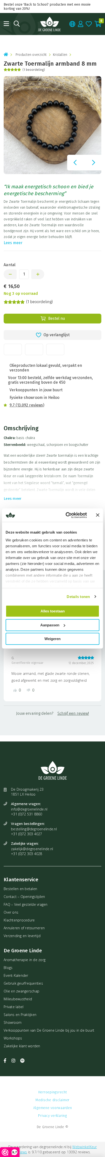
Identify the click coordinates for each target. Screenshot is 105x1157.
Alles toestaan (53, 611)
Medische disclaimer (52, 1100)
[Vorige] (75, 162)
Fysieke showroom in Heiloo (34, 397)
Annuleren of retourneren (24, 928)
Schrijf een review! (73, 713)
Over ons (11, 912)
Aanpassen (49, 625)
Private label (13, 1006)
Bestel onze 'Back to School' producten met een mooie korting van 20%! (47, 6)
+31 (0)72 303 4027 (26, 834)
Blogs (8, 967)
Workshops (13, 1038)
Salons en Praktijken (20, 1014)
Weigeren (52, 639)
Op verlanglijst (56, 335)
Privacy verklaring (52, 1116)
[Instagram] (14, 1060)
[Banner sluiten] (97, 515)
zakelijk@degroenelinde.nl (32, 849)
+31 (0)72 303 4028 (26, 853)
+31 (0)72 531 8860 (26, 814)
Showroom (12, 1022)
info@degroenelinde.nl (29, 809)
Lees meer (13, 242)
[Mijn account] (81, 24)
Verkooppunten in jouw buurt (36, 390)
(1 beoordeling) (33, 69)
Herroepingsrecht (52, 1092)
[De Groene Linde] (50, 24)
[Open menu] (6, 24)
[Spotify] (22, 1060)
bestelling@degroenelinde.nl (34, 829)
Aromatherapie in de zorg (24, 959)
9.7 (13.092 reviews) (27, 405)
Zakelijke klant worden (22, 1046)
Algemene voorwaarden (52, 1108)
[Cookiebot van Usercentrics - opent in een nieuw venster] (66, 515)
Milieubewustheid (18, 999)
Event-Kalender (16, 975)
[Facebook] (6, 1060)
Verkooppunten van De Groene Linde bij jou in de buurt (49, 1030)
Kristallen (60, 55)
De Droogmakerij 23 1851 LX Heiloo (27, 792)
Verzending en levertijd (22, 935)
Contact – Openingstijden (24, 896)
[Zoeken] (17, 24)
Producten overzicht (31, 55)
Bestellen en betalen (20, 888)
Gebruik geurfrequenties (23, 983)
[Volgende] (93, 162)
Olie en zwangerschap (21, 991)
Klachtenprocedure (19, 920)
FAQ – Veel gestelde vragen (26, 904)
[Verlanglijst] (89, 24)
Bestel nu (56, 318)
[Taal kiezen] (72, 24)
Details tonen (78, 597)
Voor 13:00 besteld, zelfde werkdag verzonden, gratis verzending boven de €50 (50, 380)
